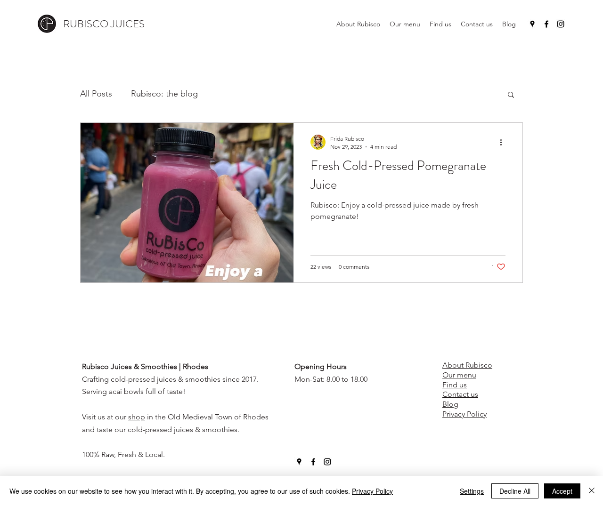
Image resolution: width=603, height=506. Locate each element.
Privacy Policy (372, 491)
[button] (510, 95)
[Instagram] (560, 24)
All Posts (96, 93)
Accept (562, 491)
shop (136, 416)
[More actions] (504, 142)
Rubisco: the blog (164, 93)
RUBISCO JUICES (104, 23)
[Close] (591, 490)
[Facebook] (546, 24)
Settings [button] (472, 491)
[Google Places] (532, 24)
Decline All (514, 491)
